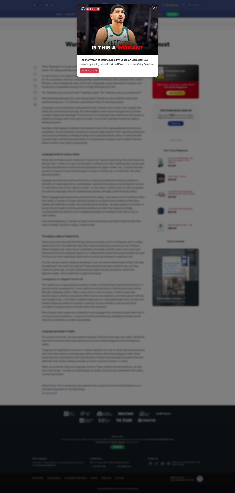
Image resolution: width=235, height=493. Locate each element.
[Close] (154, 8)
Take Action (89, 70)
